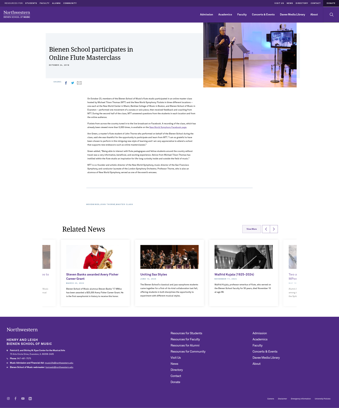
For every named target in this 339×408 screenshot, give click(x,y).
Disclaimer (282, 399)
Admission (206, 14)
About (314, 14)
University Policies (322, 399)
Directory (302, 3)
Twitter (72, 83)
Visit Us (279, 3)
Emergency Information (301, 399)
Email (79, 83)
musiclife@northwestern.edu (59, 363)
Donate (331, 3)
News (290, 3)
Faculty (45, 3)
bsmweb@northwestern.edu (59, 367)
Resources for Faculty (185, 339)
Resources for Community (188, 351)
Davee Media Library (292, 14)
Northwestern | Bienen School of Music (17, 14)
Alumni (56, 3)
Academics (225, 14)
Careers (270, 399)
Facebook (66, 83)
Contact (316, 3)
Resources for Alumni (185, 345)
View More (252, 229)
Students (31, 3)
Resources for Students (186, 333)
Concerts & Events (263, 14)
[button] (266, 229)
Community (70, 3)
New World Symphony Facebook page (167, 127)
